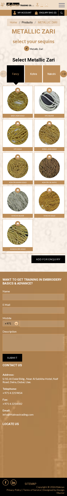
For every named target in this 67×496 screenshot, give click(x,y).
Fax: (5, 399)
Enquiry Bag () (48, 12)
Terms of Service (32, 489)
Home (13, 22)
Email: (6, 410)
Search (49, 5)
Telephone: (10, 388)
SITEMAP (30, 484)
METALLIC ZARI (47, 22)
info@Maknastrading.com (18, 414)
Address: (8, 374)
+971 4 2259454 (12, 392)
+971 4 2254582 (12, 403)
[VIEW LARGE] (17, 90)
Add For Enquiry (48, 259)
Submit (12, 357)
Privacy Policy (14, 489)
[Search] (61, 13)
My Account (24, 12)
